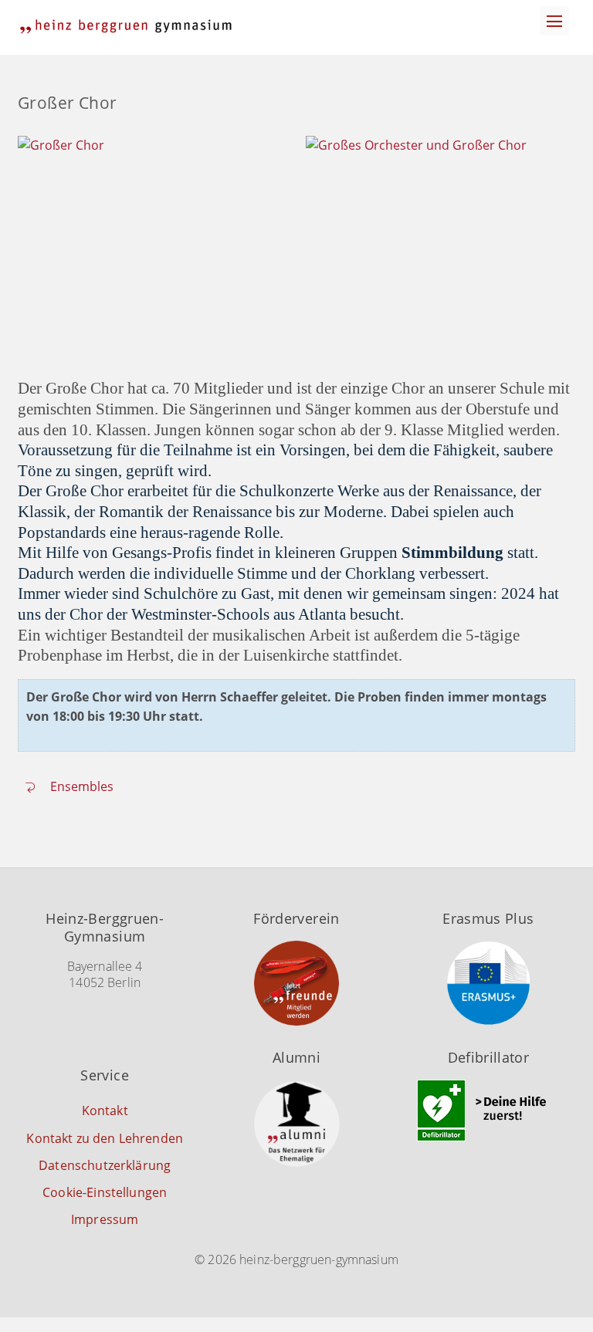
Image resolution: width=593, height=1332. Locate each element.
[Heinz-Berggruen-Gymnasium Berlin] (126, 26)
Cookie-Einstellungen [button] (104, 1192)
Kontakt (105, 1110)
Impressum (104, 1219)
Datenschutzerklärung (105, 1165)
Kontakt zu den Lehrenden (104, 1138)
